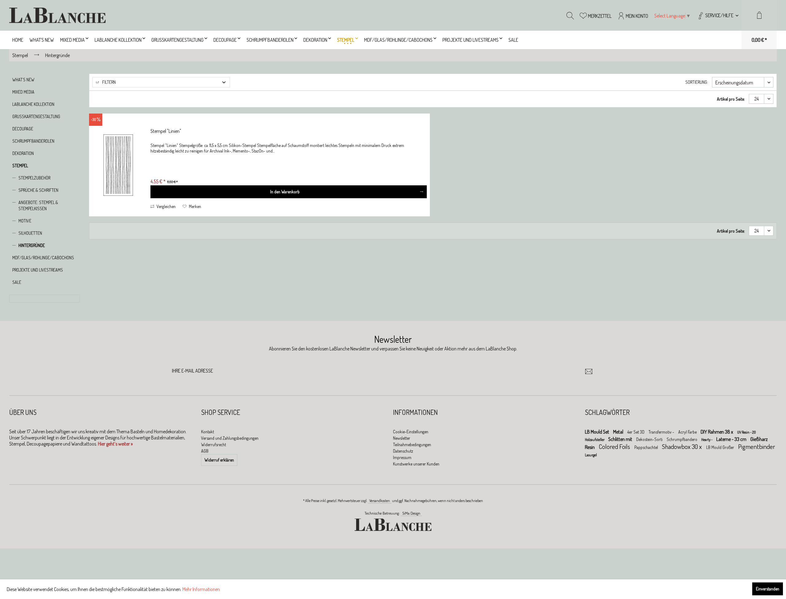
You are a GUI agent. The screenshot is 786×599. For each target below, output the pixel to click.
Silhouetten (30, 233)
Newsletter (401, 438)
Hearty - (707, 439)
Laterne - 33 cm (731, 439)
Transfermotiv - (661, 432)
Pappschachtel (646, 447)
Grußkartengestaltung (36, 116)
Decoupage (22, 128)
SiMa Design (411, 513)
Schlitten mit (620, 439)
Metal (618, 432)
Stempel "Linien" (165, 131)
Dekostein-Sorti (649, 439)
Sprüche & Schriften (38, 190)
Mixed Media (23, 92)
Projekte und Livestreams (37, 269)
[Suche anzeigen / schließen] (570, 15)
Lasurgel (591, 455)
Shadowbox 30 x (682, 446)
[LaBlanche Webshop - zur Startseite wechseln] (57, 15)
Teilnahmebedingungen (412, 444)
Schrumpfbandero (682, 439)
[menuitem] (717, 15)
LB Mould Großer (720, 447)
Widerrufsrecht (213, 444)
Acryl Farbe (688, 432)
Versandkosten (379, 500)
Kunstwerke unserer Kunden (416, 463)
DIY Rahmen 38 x (717, 432)
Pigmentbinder (756, 446)
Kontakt (207, 431)
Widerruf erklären (219, 459)
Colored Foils (615, 446)
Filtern (108, 82)
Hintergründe (31, 245)
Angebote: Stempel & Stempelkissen (38, 205)
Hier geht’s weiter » (115, 444)
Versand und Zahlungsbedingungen (230, 438)
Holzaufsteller (595, 439)
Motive (24, 220)
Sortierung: (696, 82)
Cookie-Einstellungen (410, 431)
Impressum (402, 457)
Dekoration (23, 153)
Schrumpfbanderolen (33, 141)
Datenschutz (403, 451)
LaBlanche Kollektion (33, 104)
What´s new (23, 79)
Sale (16, 282)
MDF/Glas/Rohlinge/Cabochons (43, 257)
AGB (204, 451)
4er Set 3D (636, 432)
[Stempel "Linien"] (118, 165)
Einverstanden (767, 588)
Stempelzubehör (34, 177)
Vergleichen (166, 206)
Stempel (20, 165)
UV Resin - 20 (746, 432)
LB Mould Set (597, 432)
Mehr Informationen (201, 589)
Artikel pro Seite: (731, 99)
